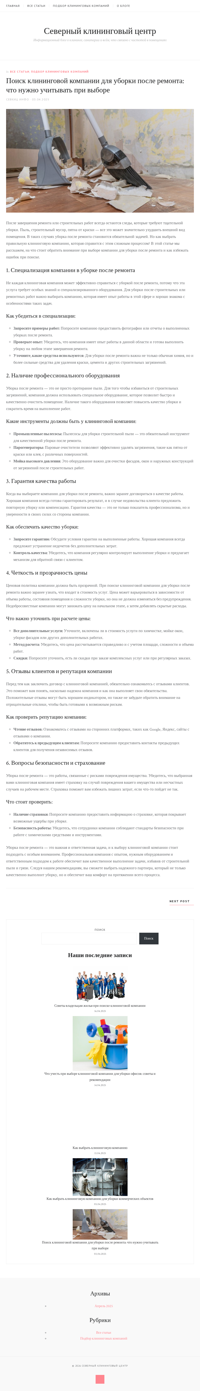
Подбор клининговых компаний (81, 5)
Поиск (100, 929)
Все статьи (36, 5)
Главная (13, 5)
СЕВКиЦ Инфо (17, 99)
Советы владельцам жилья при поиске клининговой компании (100, 1006)
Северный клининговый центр (100, 31)
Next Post (180, 901)
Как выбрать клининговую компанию (100, 1148)
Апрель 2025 (104, 1306)
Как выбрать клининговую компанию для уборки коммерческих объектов (100, 1199)
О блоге (123, 5)
